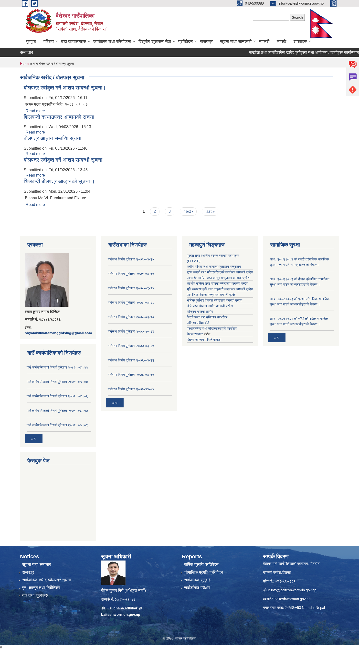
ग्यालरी (264, 41)
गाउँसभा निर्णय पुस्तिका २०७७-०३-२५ (131, 346)
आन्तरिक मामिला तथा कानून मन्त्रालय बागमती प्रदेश (218, 278)
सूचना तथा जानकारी (236, 41)
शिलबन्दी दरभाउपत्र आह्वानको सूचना (59, 117)
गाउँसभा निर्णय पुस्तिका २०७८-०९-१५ (131, 288)
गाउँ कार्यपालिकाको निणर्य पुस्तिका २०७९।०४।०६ (57, 396)
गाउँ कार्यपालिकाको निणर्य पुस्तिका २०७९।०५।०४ (57, 382)
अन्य (33, 439)
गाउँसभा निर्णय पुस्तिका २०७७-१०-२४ (131, 331)
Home (24, 64)
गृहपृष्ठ (31, 41)
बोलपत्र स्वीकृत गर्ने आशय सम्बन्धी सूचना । (65, 160)
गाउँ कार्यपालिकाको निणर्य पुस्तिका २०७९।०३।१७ (57, 411)
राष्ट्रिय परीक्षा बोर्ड (198, 323)
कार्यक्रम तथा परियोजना (112, 41)
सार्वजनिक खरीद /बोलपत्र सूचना (46, 580)
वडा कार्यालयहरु (73, 41)
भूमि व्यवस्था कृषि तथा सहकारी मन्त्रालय (211, 289)
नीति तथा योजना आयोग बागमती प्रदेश (210, 306)
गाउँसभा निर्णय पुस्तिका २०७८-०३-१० (131, 317)
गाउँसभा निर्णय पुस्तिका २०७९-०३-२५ (131, 259)
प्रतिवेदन (185, 41)
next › (188, 211)
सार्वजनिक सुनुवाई (197, 580)
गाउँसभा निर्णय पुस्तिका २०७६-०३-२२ (131, 360)
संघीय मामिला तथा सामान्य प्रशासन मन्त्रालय (214, 267)
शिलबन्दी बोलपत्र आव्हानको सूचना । (59, 181)
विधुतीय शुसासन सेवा (154, 41)
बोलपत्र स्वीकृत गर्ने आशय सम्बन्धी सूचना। (65, 88)
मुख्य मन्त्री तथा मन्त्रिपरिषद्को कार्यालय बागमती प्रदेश (220, 272)
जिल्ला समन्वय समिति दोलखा (204, 340)
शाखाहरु (300, 41)
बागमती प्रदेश (244, 289)
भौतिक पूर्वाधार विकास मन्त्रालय (206, 300)
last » (210, 211)
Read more (35, 111)
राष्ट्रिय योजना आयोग (200, 312)
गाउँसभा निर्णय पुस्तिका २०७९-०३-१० (131, 274)
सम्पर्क (281, 41)
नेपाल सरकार (195, 334)
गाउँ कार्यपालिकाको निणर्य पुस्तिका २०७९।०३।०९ (57, 425)
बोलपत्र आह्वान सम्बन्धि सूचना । (55, 138)
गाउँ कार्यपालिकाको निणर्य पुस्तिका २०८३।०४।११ (57, 367)
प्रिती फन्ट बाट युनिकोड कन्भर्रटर (207, 317)
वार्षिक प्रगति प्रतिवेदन (201, 564)
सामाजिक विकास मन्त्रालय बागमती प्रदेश (211, 295)
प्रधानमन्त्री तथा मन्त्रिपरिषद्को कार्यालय (212, 328)
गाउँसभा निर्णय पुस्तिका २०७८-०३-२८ (131, 302)
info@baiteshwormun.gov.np (293, 590)
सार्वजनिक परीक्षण (197, 587)
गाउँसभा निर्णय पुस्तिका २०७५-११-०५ (131, 389)
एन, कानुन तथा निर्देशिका (41, 587)
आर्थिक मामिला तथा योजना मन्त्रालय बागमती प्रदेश (217, 283)
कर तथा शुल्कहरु (35, 595)
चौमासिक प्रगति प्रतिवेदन (203, 572)
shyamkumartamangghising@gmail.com (58, 333)
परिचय (48, 41)
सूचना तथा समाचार (36, 564)
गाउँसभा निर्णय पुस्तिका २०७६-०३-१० (131, 375)
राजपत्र (206, 41)
